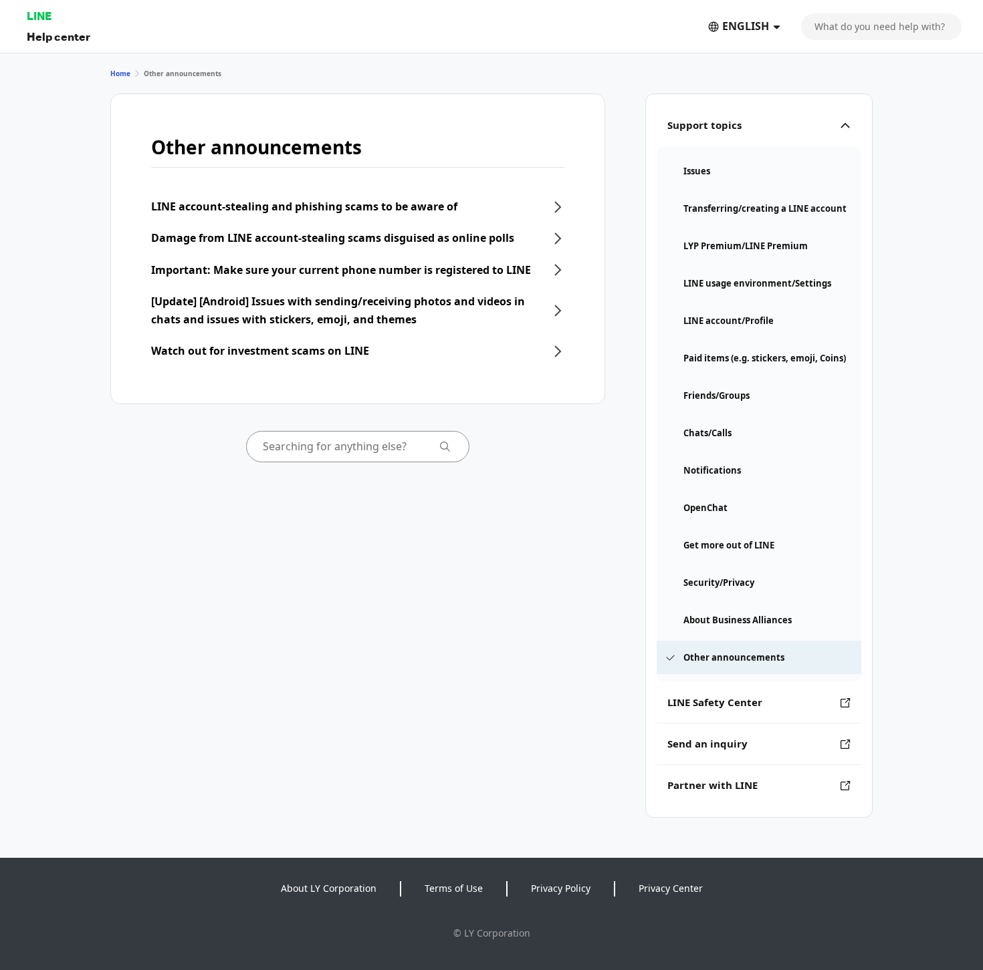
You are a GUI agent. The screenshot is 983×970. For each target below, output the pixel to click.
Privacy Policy (560, 888)
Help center (58, 36)
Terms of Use (454, 888)
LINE (39, 16)
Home (120, 73)
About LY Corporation (328, 888)
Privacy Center (671, 888)
